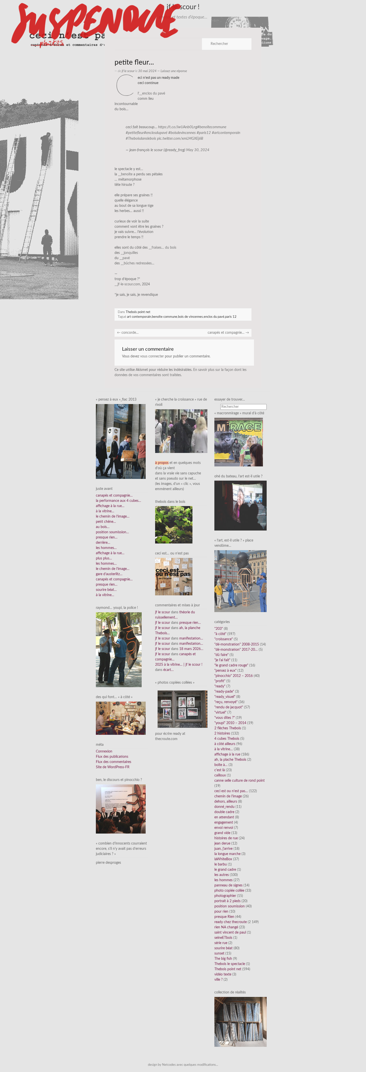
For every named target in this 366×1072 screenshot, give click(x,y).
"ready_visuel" (224, 697)
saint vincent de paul (230, 932)
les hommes (223, 880)
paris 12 (231, 316)
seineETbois (223, 938)
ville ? (218, 979)
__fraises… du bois (162, 247)
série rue (220, 943)
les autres (221, 875)
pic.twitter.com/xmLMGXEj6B (180, 138)
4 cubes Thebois (226, 739)
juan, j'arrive (223, 849)
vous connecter (152, 356)
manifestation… (191, 638)
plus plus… (104, 558)
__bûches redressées (136, 263)
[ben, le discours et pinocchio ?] (121, 809)
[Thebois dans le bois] (173, 525)
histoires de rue (226, 838)
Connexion (104, 751)
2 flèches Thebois (227, 728)
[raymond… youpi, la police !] (119, 649)
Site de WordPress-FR (112, 767)
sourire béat (223, 948)
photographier (225, 896)
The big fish (223, 959)
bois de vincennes (190, 316)
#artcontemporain (226, 133)
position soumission (229, 906)
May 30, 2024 (197, 150)
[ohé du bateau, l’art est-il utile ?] (240, 505)
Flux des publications (112, 756)
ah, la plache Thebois (230, 759)
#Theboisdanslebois (141, 138)
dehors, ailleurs (225, 801)
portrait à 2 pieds (227, 901)
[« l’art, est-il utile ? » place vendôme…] (240, 581)
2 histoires (222, 733)
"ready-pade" (224, 691)
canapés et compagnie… (114, 495)
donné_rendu (224, 807)
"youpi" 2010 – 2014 (230, 723)
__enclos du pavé (152, 93)
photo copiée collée (229, 890)
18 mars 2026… (191, 649)
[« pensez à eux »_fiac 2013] (121, 441)
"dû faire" (221, 655)
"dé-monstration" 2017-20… (236, 649)
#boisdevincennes (182, 133)
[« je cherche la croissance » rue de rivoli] (181, 431)
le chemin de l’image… (112, 516)
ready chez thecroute (230, 922)
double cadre (224, 812)
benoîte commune (164, 316)
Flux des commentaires (113, 762)
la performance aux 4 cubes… (118, 501)
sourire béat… (106, 590)
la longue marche (227, 854)
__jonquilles (129, 253)
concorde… (128, 332)
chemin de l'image (228, 796)
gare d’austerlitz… (109, 574)
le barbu (220, 864)
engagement (223, 822)
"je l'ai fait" (222, 660)
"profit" (219, 681)
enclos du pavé (214, 316)
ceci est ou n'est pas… (231, 791)
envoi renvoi (223, 828)
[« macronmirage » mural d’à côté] (238, 442)
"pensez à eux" (225, 670)
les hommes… (106, 548)
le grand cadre (225, 869)
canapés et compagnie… (228, 332)
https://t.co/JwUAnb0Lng (177, 127)
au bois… (103, 527)
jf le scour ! (183, 6)
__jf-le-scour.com (127, 284)
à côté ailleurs (224, 744)
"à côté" (220, 634)
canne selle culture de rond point (239, 780)
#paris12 (204, 133)
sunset (219, 953)
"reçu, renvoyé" (226, 702)
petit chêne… (106, 522)
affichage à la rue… (110, 506)
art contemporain (139, 316)
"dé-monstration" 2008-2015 (236, 644)
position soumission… (112, 532)
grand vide (222, 833)
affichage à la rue (227, 754)
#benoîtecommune (211, 127)
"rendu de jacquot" (228, 707)
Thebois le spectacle (229, 964)
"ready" (219, 686)
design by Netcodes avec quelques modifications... (183, 1064)
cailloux (220, 775)
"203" (218, 629)
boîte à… (221, 765)
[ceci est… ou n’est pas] (173, 576)
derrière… (103, 542)
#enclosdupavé (155, 133)
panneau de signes (228, 885)
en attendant (224, 817)
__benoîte (125, 174)
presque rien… (107, 537)
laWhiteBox (223, 859)
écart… (168, 670)
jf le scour (128, 71)
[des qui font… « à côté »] (121, 718)
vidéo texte (222, 974)
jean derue (222, 843)
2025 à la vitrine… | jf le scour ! (178, 664)
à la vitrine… (105, 511)
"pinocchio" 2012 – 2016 (233, 676)
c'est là (219, 770)
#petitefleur (135, 133)
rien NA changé (226, 927)
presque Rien (224, 917)
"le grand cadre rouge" (231, 665)
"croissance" (223, 639)
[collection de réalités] (240, 1022)
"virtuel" (220, 712)
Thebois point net (138, 312)
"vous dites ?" (224, 718)
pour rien (221, 911)
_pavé (125, 258)
